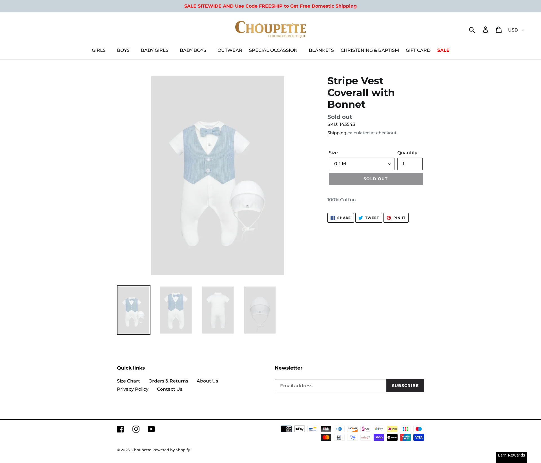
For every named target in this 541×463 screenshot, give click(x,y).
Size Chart (128, 381)
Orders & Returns (168, 381)
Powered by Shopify (171, 450)
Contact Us (169, 389)
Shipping (336, 132)
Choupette (141, 450)
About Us (207, 381)
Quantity (407, 152)
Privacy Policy (132, 389)
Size (333, 152)
